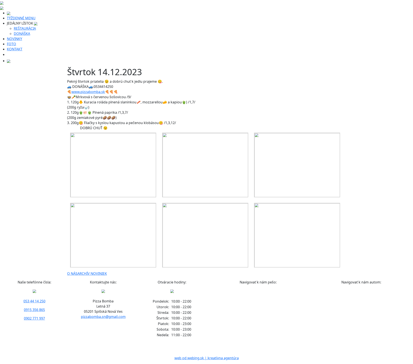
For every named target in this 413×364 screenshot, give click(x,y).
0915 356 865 (34, 309)
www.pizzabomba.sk (88, 91)
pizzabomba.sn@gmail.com (103, 316)
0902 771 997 (34, 318)
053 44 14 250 (34, 301)
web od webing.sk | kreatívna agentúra (206, 358)
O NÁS (72, 273)
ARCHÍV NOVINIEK (92, 273)
